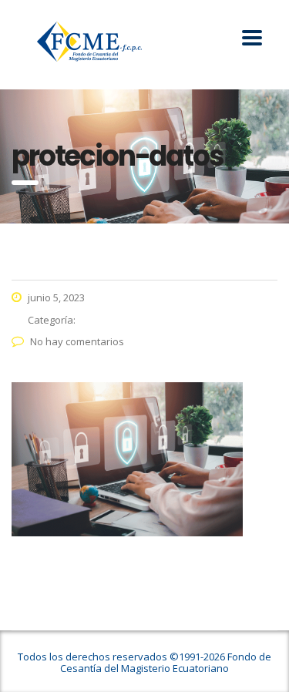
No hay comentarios (77, 341)
